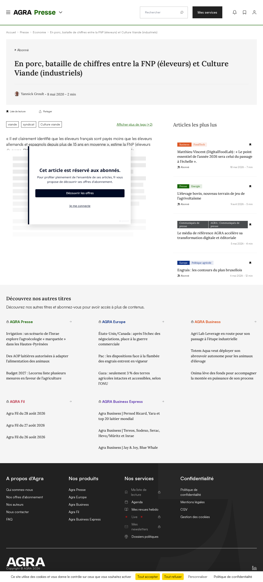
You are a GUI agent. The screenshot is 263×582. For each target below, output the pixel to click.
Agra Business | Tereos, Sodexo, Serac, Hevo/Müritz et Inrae (129, 433)
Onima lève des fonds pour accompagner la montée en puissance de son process (224, 376)
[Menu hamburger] (8, 12)
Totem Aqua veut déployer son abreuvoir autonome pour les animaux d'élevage (222, 355)
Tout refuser (173, 577)
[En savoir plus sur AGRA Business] (255, 321)
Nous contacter (17, 512)
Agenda (137, 502)
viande (12, 124)
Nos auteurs (14, 504)
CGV (183, 509)
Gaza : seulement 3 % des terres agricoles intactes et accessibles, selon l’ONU (129, 378)
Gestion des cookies (195, 517)
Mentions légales (192, 502)
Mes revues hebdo (145, 509)
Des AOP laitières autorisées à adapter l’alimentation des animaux (37, 359)
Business (184, 144)
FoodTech (199, 144)
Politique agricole (201, 262)
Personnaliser (197, 577)
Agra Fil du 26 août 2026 (25, 437)
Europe (183, 262)
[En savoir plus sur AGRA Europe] (163, 321)
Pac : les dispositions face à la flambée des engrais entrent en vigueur (128, 359)
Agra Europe (78, 497)
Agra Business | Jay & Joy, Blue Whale (128, 447)
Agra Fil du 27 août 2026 (25, 425)
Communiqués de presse (189, 224)
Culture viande (50, 124)
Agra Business (79, 504)
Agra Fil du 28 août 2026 (25, 413)
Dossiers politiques (145, 536)
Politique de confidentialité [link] (233, 577)
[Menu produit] (60, 12)
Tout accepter (147, 577)
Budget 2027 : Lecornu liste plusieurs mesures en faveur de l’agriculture (36, 376)
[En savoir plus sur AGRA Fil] (70, 401)
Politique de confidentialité (190, 492)
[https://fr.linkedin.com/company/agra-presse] (254, 568)
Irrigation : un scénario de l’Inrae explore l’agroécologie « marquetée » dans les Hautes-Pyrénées (36, 338)
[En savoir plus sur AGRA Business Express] (163, 401)
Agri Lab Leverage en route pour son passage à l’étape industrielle (220, 336)
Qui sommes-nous (19, 490)
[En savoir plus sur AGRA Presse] (70, 321)
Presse (183, 186)
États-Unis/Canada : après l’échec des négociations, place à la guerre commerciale (129, 338)
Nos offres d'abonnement (24, 497)
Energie (195, 186)
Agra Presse (77, 490)
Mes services (207, 12)
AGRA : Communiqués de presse (225, 224)
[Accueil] (26, 561)
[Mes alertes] (234, 12)
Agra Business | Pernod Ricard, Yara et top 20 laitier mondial (129, 416)
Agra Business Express (85, 519)
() (134, 124)
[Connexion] (254, 12)
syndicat (28, 124)
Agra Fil (74, 512)
